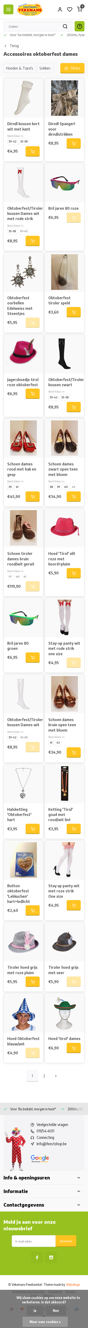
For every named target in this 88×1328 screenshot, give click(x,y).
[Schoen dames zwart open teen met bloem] (64, 438)
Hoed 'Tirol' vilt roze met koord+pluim (61, 558)
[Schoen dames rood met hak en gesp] (23, 438)
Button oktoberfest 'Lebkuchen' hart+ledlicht (18, 893)
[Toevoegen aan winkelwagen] (33, 151)
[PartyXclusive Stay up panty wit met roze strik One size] (64, 860)
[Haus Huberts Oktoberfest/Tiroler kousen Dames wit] (23, 694)
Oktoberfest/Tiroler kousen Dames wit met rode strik (23, 213)
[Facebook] (37, 1257)
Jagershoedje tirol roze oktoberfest (22, 382)
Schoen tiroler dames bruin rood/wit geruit (20, 558)
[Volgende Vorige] (56, 1076)
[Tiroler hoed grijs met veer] (64, 941)
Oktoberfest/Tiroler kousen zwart (64, 382)
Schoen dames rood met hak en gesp (21, 469)
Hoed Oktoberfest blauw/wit (23, 1041)
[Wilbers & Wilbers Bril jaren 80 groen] (23, 617)
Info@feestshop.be (52, 1143)
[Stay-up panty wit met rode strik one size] (64, 617)
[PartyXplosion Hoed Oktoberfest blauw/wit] (23, 1012)
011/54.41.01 (45, 1131)
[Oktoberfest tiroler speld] (64, 272)
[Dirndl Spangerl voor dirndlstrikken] (64, 98)
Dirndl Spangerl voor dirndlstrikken (61, 129)
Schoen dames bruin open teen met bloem (62, 725)
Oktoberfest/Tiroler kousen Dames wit (23, 722)
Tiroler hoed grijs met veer (63, 970)
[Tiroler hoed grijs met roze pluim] (23, 941)
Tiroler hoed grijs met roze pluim (22, 970)
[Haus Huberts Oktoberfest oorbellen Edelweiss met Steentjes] (23, 272)
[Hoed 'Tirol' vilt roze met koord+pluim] (64, 527)
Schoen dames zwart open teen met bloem (63, 469)
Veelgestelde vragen (52, 1124)
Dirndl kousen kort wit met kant (23, 126)
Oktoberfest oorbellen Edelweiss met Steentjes (20, 306)
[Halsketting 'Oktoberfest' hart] (23, 783)
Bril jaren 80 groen (18, 646)
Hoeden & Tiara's (19, 68)
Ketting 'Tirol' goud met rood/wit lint (60, 814)
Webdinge (73, 1285)
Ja (35, 1311)
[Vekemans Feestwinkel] (30, 9)
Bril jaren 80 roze (63, 208)
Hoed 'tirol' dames (64, 1038)
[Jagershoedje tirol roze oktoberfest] (23, 354)
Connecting (45, 1137)
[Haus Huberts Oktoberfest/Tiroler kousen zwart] (64, 354)
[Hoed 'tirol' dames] (64, 1012)
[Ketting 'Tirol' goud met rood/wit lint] (64, 783)
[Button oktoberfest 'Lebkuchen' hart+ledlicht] (23, 860)
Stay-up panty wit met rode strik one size (64, 648)
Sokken (44, 68)
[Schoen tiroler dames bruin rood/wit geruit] (23, 527)
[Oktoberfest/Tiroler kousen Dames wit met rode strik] (23, 182)
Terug (14, 45)
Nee (56, 1311)
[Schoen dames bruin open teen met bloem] (64, 694)
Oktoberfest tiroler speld (59, 300)
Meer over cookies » (45, 1322)
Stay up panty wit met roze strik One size (64, 891)
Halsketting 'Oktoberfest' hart (19, 814)
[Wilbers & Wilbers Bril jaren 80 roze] (64, 182)
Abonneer (66, 1241)
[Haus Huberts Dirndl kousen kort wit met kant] (23, 98)
